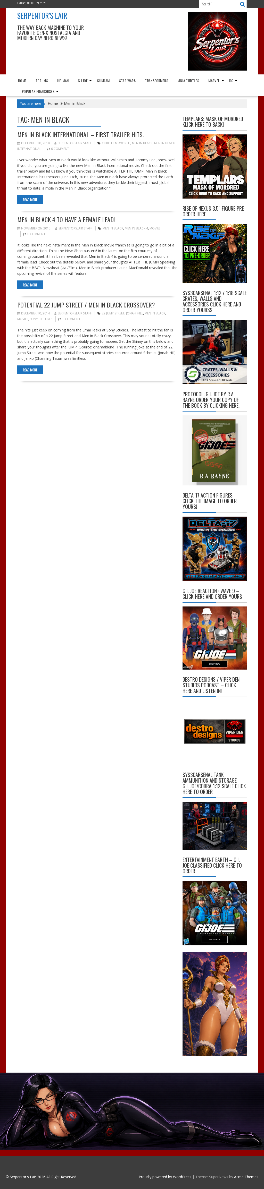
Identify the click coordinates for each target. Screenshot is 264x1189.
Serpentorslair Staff (75, 143)
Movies (155, 228)
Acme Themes (246, 1176)
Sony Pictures (41, 319)
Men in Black (142, 143)
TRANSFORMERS (156, 80)
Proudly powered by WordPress (165, 1176)
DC (231, 80)
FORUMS (42, 80)
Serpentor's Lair (42, 15)
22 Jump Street (113, 313)
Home (22, 80)
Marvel (214, 80)
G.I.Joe (83, 80)
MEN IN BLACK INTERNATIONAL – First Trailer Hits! (80, 134)
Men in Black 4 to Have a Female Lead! (66, 219)
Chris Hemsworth (116, 143)
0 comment (60, 149)
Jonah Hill (134, 313)
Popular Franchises (38, 91)
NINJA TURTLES (188, 80)
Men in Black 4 (136, 228)
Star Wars (127, 80)
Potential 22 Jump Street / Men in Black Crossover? (86, 304)
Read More (30, 199)
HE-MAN (63, 80)
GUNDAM (103, 80)
